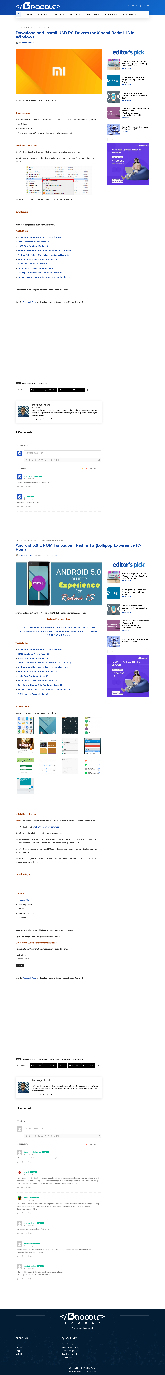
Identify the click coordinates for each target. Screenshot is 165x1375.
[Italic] (29, 460)
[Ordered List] (39, 460)
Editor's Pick (126, 68)
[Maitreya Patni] (17, 43)
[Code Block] (48, 460)
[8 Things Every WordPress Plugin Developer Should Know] (113, 80)
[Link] (51, 460)
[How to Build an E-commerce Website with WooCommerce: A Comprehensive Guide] (113, 113)
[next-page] (112, 139)
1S (43, 255)
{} (54, 460)
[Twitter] (144, 5)
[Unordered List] (42, 460)
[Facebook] (129, 5)
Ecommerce (125, 118)
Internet (125, 131)
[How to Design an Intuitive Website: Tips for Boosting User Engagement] (113, 64)
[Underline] (32, 460)
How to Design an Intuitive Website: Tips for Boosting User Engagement (134, 63)
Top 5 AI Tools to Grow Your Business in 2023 (135, 128)
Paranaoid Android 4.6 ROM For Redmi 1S (37, 259)
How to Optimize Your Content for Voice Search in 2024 (134, 95)
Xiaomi (23, 28)
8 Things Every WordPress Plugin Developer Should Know (134, 79)
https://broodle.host (37, 407)
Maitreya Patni (26, 43)
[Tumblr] (140, 5)
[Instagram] (132, 5)
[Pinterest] (44, 418)
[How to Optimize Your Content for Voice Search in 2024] (113, 97)
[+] (57, 460)
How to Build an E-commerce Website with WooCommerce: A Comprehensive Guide (135, 111)
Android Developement (29, 383)
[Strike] (35, 460)
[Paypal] (99, 1323)
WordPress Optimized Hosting (86, 1371)
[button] (18, 14)
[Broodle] (48, 5)
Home (17, 28)
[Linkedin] (136, 5)
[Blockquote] (45, 460)
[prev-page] (108, 139)
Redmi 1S (29, 28)
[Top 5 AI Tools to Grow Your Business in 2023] (113, 129)
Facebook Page (29, 302)
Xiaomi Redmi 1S (44, 383)
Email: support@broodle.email (82, 1328)
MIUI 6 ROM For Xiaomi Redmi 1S (33, 264)
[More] (87, 390)
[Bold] (26, 460)
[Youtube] (148, 5)
